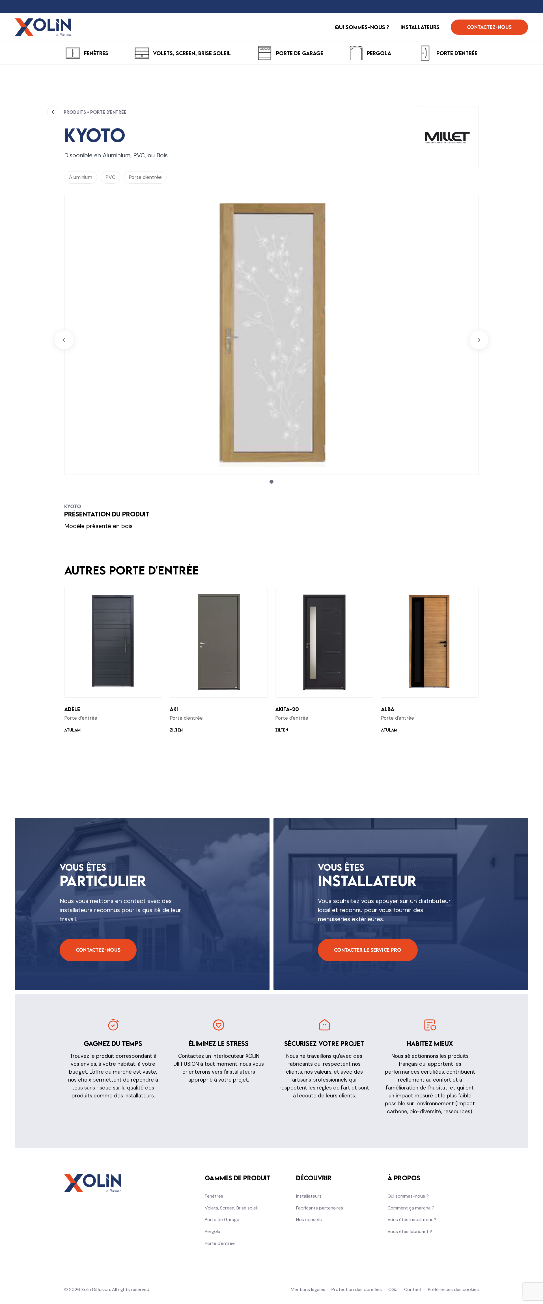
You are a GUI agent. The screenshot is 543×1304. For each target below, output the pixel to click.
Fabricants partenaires (319, 1208)
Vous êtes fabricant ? (409, 1231)
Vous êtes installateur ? (411, 1219)
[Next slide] (478, 340)
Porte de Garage (222, 1219)
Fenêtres (214, 1196)
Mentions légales (308, 1289)
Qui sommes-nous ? (408, 1196)
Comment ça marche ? (410, 1208)
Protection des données (356, 1289)
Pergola (212, 1231)
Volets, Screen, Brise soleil (231, 1208)
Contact (413, 1289)
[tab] (271, 482)
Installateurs (309, 1196)
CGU (393, 1289)
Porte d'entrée (220, 1243)
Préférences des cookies (453, 1289)
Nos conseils (309, 1219)
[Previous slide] (64, 340)
